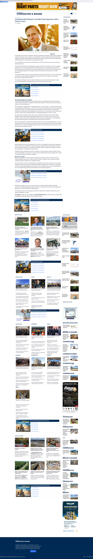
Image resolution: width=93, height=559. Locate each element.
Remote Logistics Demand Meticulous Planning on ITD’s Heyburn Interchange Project (66, 464)
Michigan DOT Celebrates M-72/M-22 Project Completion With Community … (22, 406)
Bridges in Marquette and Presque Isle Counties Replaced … (38, 350)
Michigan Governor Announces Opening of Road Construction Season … (37, 337)
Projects (49, 277)
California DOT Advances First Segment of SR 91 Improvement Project (66, 337)
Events (17, 387)
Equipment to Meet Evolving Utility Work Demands (66, 272)
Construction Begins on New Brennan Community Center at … (22, 289)
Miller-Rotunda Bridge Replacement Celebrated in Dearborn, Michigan (54, 289)
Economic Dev (34, 355)
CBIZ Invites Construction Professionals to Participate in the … (54, 345)
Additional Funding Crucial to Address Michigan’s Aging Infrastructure (52, 352)
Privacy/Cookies (90, 556)
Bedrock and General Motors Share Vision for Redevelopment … (38, 376)
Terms (84, 556)
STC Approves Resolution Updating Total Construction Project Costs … (38, 342)
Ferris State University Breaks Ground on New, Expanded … (37, 373)
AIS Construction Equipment (37, 132)
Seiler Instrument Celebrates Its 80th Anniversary (22, 410)
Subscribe (33, 551)
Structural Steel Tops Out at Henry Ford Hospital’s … (22, 307)
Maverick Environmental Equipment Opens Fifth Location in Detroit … (22, 378)
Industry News (18, 214)
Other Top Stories (19, 435)
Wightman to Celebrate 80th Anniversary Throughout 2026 (53, 383)
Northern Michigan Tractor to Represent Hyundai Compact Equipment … (21, 373)
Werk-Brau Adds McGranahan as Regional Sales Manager (37, 289)
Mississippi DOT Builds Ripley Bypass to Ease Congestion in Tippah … (66, 368)
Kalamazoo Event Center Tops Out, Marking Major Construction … (53, 297)
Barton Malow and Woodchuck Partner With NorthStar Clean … (53, 349)
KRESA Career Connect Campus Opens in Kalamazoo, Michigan (22, 413)
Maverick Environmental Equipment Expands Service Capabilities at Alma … (22, 384)
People (32, 277)
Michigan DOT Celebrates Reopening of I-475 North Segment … (22, 400)
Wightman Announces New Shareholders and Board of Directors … (36, 294)
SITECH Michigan (34, 87)
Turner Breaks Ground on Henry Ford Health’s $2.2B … (37, 380)
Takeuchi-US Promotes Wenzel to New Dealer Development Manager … (38, 302)
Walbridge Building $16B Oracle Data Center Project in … (53, 294)
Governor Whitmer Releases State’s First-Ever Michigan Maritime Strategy (38, 346)
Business (49, 355)
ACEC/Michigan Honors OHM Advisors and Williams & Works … (22, 336)
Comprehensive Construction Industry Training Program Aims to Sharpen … (22, 417)
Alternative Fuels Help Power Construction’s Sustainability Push (66, 35)
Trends (48, 324)
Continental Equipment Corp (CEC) (39, 173)
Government (34, 324)
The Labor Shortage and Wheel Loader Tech (66, 234)
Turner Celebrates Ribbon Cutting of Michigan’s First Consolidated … (22, 297)
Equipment (18, 355)
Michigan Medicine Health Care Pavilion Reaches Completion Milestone (37, 368)
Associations (19, 324)
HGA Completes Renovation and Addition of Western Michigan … (37, 383)
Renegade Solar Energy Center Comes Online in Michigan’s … (53, 304)
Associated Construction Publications (10, 556)
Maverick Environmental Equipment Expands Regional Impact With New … (54, 368)
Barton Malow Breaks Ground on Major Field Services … (22, 304)
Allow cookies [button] (5, 1)
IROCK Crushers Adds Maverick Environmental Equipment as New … (22, 300)
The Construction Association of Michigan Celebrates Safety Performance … (22, 341)
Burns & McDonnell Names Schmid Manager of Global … (38, 298)
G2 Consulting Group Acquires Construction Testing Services (53, 380)
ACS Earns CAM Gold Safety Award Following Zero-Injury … (22, 345)
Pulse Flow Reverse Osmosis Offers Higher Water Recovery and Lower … (66, 442)
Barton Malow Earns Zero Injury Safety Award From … (53, 336)
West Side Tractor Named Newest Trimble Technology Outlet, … (22, 381)
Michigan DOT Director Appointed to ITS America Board (38, 353)
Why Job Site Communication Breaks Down (66, 75)
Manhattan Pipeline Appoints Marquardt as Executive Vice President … (36, 306)
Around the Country (67, 301)
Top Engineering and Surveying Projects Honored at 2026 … (22, 349)
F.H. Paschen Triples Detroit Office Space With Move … (53, 376)
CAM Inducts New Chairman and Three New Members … (22, 352)
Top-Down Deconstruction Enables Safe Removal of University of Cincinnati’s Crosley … (66, 348)
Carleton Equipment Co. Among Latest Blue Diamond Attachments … (22, 368)
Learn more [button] (30, 0)
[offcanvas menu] (75, 13)
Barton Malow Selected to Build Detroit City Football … (53, 300)
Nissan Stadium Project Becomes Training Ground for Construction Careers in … (66, 421)
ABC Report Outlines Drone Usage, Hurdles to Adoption (66, 241)
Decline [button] (1, 1)
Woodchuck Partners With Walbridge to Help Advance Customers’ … (52, 341)
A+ (73, 13)
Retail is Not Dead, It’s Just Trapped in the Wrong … (66, 326)
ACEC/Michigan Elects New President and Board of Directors (22, 294)
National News (66, 17)
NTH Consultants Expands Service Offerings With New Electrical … (53, 373)
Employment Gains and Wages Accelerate (66, 48)
